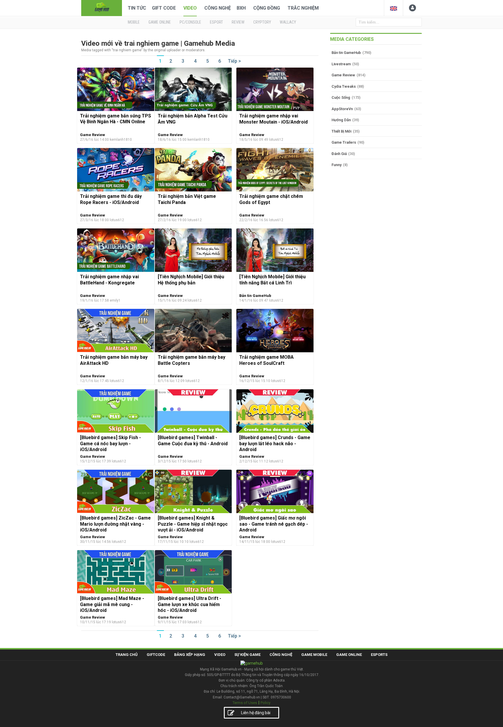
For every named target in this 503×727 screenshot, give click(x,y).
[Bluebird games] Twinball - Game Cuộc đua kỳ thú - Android (193, 440)
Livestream (341, 64)
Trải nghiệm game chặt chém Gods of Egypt (271, 199)
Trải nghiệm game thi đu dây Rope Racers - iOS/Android (111, 199)
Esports (379, 654)
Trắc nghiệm (303, 8)
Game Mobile (314, 654)
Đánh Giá (339, 154)
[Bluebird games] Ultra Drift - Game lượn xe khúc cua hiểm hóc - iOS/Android (189, 604)
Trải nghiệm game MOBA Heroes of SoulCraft (266, 360)
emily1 (115, 300)
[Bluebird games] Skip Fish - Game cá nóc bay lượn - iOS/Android (110, 443)
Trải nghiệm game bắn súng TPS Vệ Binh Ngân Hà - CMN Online (115, 118)
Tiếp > (234, 61)
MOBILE (134, 22)
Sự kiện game (247, 654)
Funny (336, 165)
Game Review (92, 135)
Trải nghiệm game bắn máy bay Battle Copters (191, 360)
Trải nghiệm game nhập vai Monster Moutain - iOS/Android (273, 118)
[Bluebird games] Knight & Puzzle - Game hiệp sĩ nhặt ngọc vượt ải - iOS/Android (193, 524)
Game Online (349, 654)
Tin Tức (137, 8)
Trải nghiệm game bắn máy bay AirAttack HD (114, 360)
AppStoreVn (342, 109)
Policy (265, 702)
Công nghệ (217, 8)
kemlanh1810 (121, 140)
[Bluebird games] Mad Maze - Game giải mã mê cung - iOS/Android (112, 604)
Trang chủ (127, 654)
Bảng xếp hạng (189, 654)
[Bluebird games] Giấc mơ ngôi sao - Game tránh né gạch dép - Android (273, 524)
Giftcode (156, 654)
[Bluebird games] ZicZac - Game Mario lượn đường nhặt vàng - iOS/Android (115, 524)
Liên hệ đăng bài (255, 712)
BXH (241, 8)
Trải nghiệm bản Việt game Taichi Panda (187, 199)
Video (190, 8)
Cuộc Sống (341, 97)
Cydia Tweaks (344, 86)
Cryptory (262, 22)
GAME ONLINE (159, 22)
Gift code (164, 8)
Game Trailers (344, 142)
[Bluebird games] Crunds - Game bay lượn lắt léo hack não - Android (274, 443)
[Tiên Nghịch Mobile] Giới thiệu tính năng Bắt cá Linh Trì (272, 279)
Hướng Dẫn (341, 120)
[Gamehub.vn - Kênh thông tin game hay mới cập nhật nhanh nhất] (101, 7)
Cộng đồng (266, 8)
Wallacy (288, 22)
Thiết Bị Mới (341, 131)
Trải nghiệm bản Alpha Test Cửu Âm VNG (192, 118)
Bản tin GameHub (255, 295)
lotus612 (276, 140)
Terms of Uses (245, 702)
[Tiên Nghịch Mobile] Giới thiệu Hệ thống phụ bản (191, 279)
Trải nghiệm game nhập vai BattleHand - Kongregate (109, 279)
